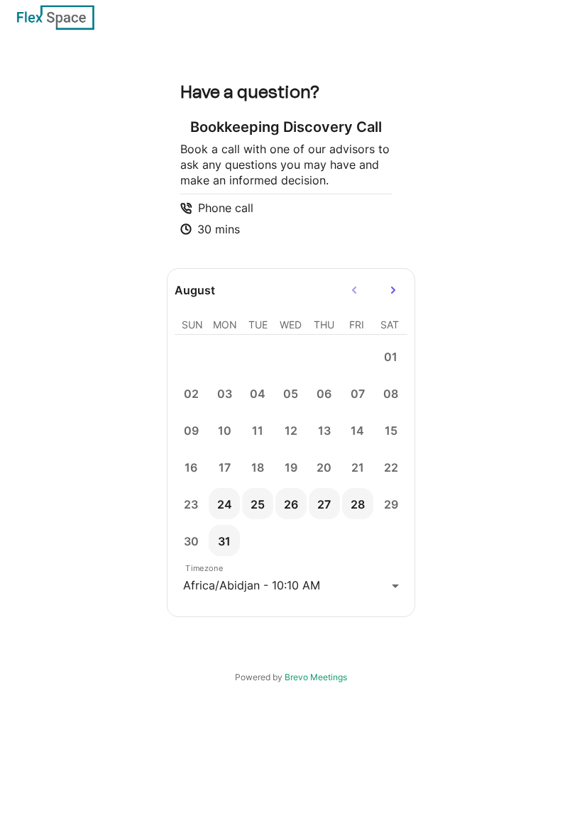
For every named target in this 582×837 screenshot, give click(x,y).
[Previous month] (355, 290)
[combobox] (291, 585)
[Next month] (393, 290)
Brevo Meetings (316, 677)
